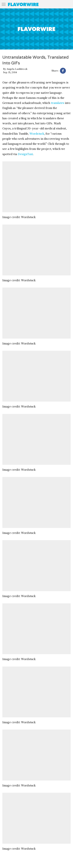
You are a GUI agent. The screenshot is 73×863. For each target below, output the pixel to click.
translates (57, 103)
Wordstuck (37, 133)
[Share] (63, 71)
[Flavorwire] (23, 4)
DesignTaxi (25, 154)
